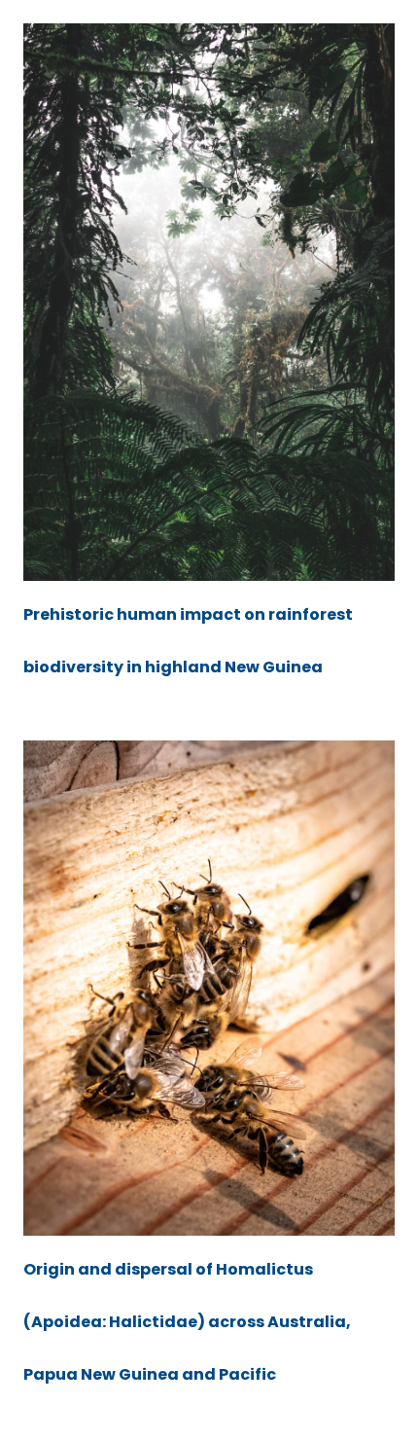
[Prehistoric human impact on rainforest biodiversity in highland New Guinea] (209, 302)
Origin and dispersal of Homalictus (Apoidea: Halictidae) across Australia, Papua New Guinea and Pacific (187, 1322)
